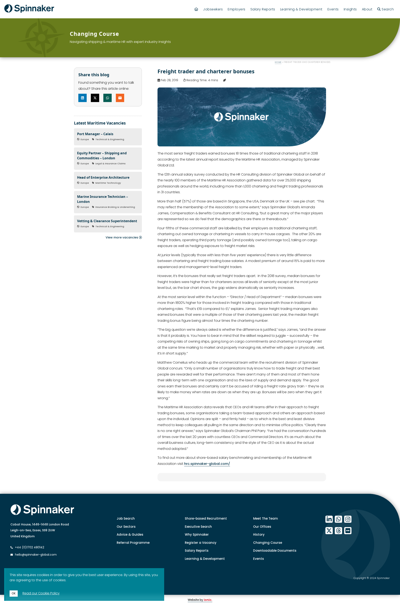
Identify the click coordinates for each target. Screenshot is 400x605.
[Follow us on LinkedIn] (329, 519)
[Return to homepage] (29, 9)
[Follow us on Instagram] (347, 519)
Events (333, 9)
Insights (350, 9)
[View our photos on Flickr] (347, 530)
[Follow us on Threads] (338, 530)
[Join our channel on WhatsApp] (338, 519)
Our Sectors (126, 526)
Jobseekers (213, 9)
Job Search (126, 518)
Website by (200, 600)
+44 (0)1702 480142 (29, 547)
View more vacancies (122, 237)
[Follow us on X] (329, 530)
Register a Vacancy (200, 542)
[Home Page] (196, 9)
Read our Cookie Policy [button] (41, 593)
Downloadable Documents (274, 550)
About (367, 9)
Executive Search (198, 526)
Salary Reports (262, 9)
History (259, 534)
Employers (236, 9)
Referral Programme (133, 542)
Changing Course (267, 542)
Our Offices (262, 526)
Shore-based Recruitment (206, 518)
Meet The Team (265, 518)
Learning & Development (301, 9)
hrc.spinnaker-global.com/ (207, 463)
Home (278, 62)
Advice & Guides (130, 534)
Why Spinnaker (197, 534)
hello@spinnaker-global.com (36, 555)
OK (14, 593)
